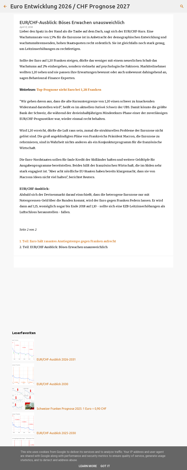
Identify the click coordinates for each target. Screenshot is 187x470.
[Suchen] (135, 6)
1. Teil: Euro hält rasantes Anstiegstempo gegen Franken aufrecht (68, 241)
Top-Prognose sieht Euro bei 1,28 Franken (69, 89)
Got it (105, 466)
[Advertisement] (93, 298)
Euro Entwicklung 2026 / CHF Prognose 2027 (70, 6)
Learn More (88, 466)
